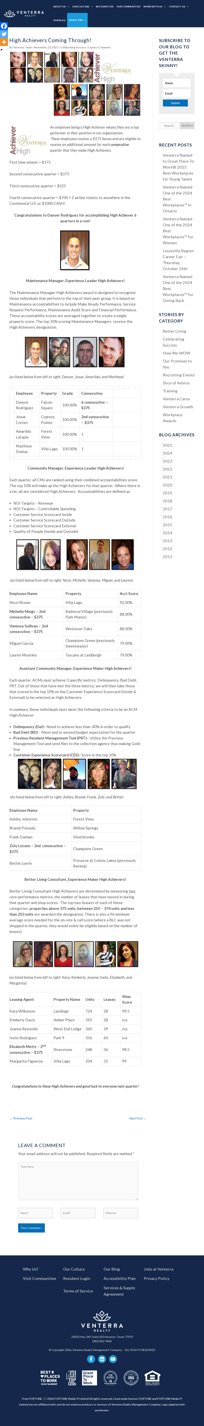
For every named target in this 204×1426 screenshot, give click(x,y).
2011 (167, 556)
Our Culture (74, 1269)
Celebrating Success (73, 47)
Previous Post (21, 1118)
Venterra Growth (178, 406)
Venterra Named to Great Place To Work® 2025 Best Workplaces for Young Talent (178, 167)
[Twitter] (4, 34)
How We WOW (176, 353)
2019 (167, 492)
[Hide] (1, 49)
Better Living (174, 331)
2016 (167, 516)
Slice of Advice (176, 382)
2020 (167, 484)
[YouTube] (113, 1359)
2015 (167, 524)
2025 (167, 445)
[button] (67, 6)
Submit (175, 103)
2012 (167, 548)
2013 (167, 540)
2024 (167, 453)
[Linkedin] (102, 1359)
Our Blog (112, 1269)
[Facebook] (4, 26)
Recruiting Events (179, 374)
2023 (167, 461)
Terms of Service (78, 1290)
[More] (4, 42)
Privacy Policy (156, 1278)
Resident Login (76, 1278)
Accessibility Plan (120, 1278)
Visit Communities (39, 1278)
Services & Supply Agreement (119, 1290)
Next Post (137, 1118)
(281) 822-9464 (102, 1341)
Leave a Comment (99, 47)
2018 (167, 500)
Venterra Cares (176, 398)
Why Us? (30, 1269)
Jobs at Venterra (158, 1269)
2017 (167, 508)
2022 (167, 469)
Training (170, 390)
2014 (167, 532)
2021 (167, 477)
